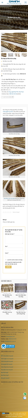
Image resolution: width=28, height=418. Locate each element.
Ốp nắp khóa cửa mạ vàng (7, 295)
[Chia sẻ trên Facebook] (2, 97)
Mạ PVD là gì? (4, 372)
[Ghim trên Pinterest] (10, 97)
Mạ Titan (21, 92)
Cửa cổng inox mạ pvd (7, 367)
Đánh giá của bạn (9, 234)
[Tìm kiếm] (25, 2)
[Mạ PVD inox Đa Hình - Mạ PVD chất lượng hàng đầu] (14, 3)
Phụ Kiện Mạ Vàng (18, 19)
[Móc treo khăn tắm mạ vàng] (21, 288)
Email (7, 253)
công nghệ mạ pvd (8, 111)
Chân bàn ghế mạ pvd (7, 361)
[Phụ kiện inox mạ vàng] (7, 305)
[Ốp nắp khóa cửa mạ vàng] (7, 288)
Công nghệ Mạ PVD (13, 92)
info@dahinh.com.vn (10, 341)
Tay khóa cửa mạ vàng (9, 198)
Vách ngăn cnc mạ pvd (7, 358)
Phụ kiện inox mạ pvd (7, 369)
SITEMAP (20, 416)
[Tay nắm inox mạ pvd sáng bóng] (21, 305)
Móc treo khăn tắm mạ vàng (21, 295)
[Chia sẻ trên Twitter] (5, 97)
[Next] (24, 42)
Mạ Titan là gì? (5, 375)
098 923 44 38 (13, 94)
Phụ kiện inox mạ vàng (7, 313)
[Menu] (2, 2)
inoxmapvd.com (9, 19)
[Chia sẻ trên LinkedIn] (13, 97)
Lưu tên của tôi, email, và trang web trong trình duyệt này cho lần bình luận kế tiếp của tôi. (13, 262)
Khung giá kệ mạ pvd (6, 364)
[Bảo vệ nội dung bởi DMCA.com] (5, 413)
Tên (6, 246)
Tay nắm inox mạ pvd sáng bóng (20, 313)
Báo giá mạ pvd (5, 378)
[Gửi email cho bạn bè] (7, 97)
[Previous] (3, 42)
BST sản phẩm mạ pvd (7, 356)
